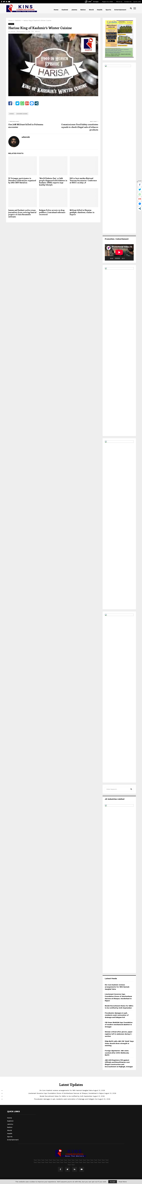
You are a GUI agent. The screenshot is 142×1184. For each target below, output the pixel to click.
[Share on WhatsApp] (22, 103)
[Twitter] (67, 1169)
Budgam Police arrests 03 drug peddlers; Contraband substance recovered (52, 212)
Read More (123, 1181)
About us (119, 1)
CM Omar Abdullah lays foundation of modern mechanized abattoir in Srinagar (118, 1025)
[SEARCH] (131, 789)
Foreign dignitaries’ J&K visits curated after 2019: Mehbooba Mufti (117, 1053)
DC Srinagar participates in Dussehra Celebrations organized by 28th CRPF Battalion (22, 180)
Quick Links (137, 1)
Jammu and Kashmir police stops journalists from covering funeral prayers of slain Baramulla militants (22, 213)
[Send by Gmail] (27, 103)
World (91, 10)
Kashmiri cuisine (22, 113)
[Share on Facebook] (10, 103)
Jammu (74, 10)
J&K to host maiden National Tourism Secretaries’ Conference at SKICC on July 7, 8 (83, 180)
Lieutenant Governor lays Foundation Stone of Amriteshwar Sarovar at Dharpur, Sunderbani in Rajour (66, 1093)
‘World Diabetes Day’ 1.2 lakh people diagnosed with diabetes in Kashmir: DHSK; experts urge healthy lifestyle (53, 181)
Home (56, 10)
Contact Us (127, 1)
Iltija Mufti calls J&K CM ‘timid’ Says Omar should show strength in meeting (119, 1043)
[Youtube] (81, 1169)
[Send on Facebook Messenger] (32, 103)
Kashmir (65, 10)
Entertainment (120, 10)
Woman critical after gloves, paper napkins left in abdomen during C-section (118, 1034)
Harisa (11, 113)
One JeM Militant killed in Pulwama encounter (25, 125)
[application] (119, 252)
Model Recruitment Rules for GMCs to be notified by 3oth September (66, 1096)
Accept (112, 1182)
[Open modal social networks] (36, 103)
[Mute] (127, 258)
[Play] (108, 258)
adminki (13, 31)
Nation (83, 10)
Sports (108, 10)
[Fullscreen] (131, 258)
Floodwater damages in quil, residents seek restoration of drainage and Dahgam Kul (117, 1015)
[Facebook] (60, 1169)
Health (99, 10)
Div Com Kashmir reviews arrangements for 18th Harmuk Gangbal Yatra (117, 987)
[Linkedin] (74, 1169)
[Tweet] (17, 103)
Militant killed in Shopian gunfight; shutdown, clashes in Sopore (82, 212)
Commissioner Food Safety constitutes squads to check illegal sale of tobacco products (79, 127)
